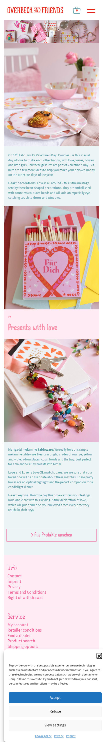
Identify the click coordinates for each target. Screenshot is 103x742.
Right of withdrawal (25, 597)
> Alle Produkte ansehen (51, 535)
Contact (15, 576)
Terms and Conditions (27, 592)
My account (18, 625)
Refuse (55, 711)
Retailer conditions (25, 630)
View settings (55, 725)
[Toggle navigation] (91, 10)
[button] (99, 655)
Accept (55, 697)
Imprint (71, 736)
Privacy (59, 736)
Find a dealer (19, 635)
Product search (21, 641)
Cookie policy (43, 736)
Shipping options (23, 646)
